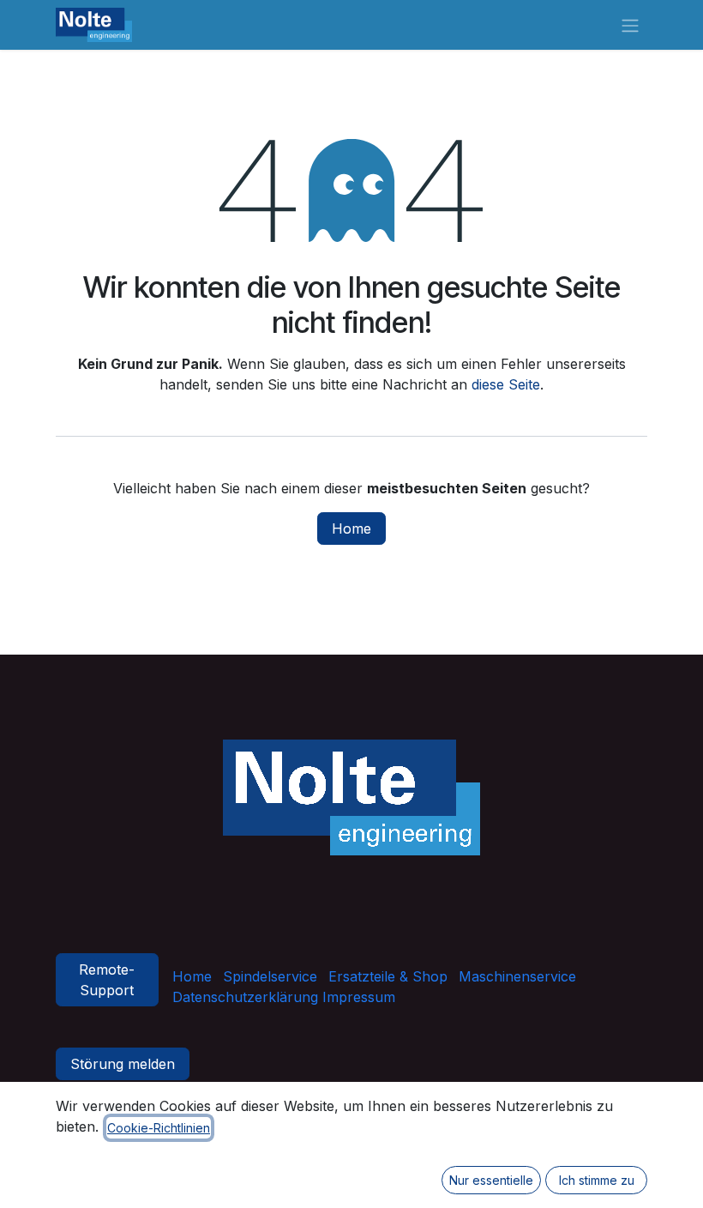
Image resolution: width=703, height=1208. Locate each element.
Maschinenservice (517, 976)
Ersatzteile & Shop (388, 976)
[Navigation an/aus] (630, 25)
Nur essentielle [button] (491, 1180)
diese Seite (506, 384)
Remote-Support (107, 980)
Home (351, 528)
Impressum (356, 997)
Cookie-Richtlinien (158, 1127)
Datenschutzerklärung (245, 997)
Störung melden (122, 1063)
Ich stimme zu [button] (596, 1180)
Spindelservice (270, 976)
